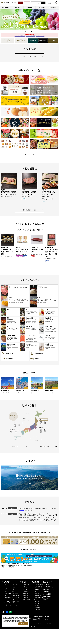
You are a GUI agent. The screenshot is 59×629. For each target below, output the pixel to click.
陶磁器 (11, 337)
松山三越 (36, 605)
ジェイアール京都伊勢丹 (38, 598)
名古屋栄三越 (37, 595)
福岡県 (11, 431)
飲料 (46, 309)
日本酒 (31, 311)
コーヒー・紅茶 (48, 312)
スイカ (10, 300)
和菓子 (8, 319)
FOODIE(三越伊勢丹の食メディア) (39, 616)
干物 (38, 302)
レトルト (34, 321)
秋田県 (45, 422)
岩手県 (45, 421)
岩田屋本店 (37, 607)
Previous (1, 185)
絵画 (8, 337)
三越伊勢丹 (37, 609)
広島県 (19, 425)
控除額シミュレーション (50, 589)
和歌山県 (36, 440)
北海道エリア (25, 584)
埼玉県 (45, 430)
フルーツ (11, 297)
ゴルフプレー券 (15, 347)
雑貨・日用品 (48, 326)
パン (40, 287)
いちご (10, 299)
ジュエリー (13, 339)
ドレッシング (29, 329)
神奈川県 (41, 432)
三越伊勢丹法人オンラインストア (40, 619)
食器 (53, 329)
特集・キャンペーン (48, 582)
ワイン (27, 312)
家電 (55, 331)
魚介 (38, 297)
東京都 (45, 431)
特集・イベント (41, 7)
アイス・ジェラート (11, 321)
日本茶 (48, 311)
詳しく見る (29, 483)
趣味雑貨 (53, 337)
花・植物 (53, 347)
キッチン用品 (48, 329)
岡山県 (15, 425)
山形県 (41, 423)
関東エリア (41, 427)
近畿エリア (25, 593)
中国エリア (25, 595)
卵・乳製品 (16, 593)
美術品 (8, 339)
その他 (25, 287)
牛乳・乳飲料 (48, 313)
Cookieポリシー (38, 623)
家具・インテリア (49, 328)
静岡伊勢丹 (37, 593)
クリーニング (29, 345)
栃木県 (45, 429)
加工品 (21, 287)
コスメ (34, 338)
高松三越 (36, 603)
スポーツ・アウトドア (50, 338)
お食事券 (9, 347)
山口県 (15, 426)
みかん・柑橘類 (20, 300)
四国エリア (25, 597)
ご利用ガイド (47, 591)
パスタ (13, 329)
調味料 (27, 328)
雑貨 (31, 338)
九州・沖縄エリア (13, 429)
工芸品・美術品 (11, 335)
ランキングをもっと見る (29, 56)
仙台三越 (36, 589)
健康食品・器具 (48, 345)
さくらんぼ (13, 302)
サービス (28, 344)
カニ (41, 299)
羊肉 (18, 287)
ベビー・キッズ (29, 341)
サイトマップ (47, 623)
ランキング (29, 7)
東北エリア (41, 419)
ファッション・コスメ (32, 336)
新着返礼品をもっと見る (29, 210)
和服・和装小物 (29, 339)
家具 (12, 338)
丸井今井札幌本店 (38, 584)
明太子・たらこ (47, 300)
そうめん (16, 328)
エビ (44, 299)
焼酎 (35, 311)
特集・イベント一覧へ (29, 154)
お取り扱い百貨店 (44, 446)
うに (38, 300)
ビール (27, 311)
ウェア (27, 338)
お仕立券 (35, 345)
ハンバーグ (28, 321)
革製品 (15, 338)
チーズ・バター (48, 319)
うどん (8, 328)
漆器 (15, 337)
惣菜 (35, 322)
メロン (25, 299)
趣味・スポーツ (49, 335)
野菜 (8, 309)
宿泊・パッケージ (11, 345)
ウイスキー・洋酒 (33, 312)
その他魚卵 (54, 300)
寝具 (55, 328)
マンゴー (14, 300)
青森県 (41, 421)
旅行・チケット (11, 344)
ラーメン (9, 329)
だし (31, 328)
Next (58, 185)
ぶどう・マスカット (17, 299)
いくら (47, 299)
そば (12, 328)
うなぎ (41, 300)
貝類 (41, 302)
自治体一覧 (15, 446)
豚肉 (12, 287)
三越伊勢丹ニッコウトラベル (32, 618)
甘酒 (53, 313)
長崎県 (11, 432)
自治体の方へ (47, 599)
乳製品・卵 (48, 318)
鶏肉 (15, 287)
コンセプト (46, 584)
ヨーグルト (47, 321)
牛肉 (10, 287)
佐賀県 (16, 431)
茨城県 (41, 429)
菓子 (8, 318)
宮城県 (41, 422)
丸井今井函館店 (38, 587)
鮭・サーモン (52, 299)
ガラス (8, 338)
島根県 (19, 424)
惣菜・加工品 (29, 318)
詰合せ (21, 302)
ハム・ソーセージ (32, 319)
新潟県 (24, 420)
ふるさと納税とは (48, 586)
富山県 (29, 420)
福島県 (45, 423)
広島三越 (36, 601)
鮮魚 (38, 299)
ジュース (53, 311)
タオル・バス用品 (49, 331)
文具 (46, 337)
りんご (26, 300)
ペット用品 (47, 347)
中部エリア (25, 418)
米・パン (39, 286)
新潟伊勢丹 (37, 591)
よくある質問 (47, 594)
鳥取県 (15, 424)
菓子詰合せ (9, 322)
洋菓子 (12, 319)
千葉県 (41, 431)
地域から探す (18, 7)
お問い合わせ (47, 596)
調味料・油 (29, 326)
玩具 (49, 337)
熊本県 (16, 432)
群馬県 (41, 430)
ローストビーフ (29, 322)
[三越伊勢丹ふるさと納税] (9, 3)
